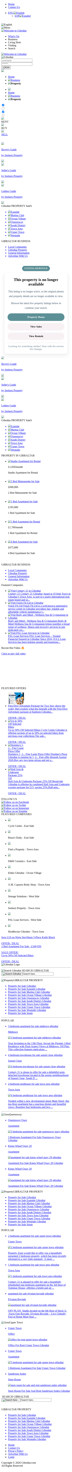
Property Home (36, 317)
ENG (11, 12)
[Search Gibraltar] (11, 974)
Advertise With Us (18, 1454)
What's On (13, 36)
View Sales (36, 326)
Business (15, 80)
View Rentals (36, 336)
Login (11, 1457)
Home (11, 4)
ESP (17, 15)
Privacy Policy (15, 1451)
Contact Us (14, 7)
